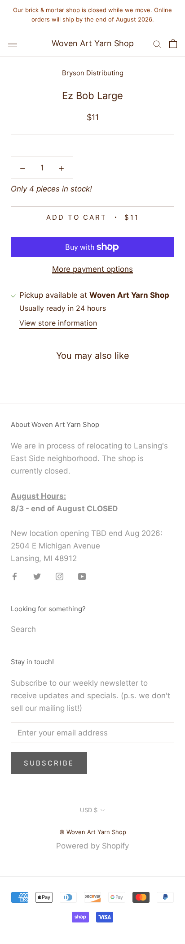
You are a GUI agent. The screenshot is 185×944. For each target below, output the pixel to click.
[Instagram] (59, 576)
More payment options (92, 269)
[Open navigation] (12, 43)
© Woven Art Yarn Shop (92, 831)
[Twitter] (37, 576)
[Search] (157, 43)
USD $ (88, 809)
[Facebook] (14, 576)
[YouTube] (82, 576)
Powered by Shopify (92, 845)
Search (23, 629)
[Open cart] (173, 43)
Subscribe (49, 763)
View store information (58, 322)
